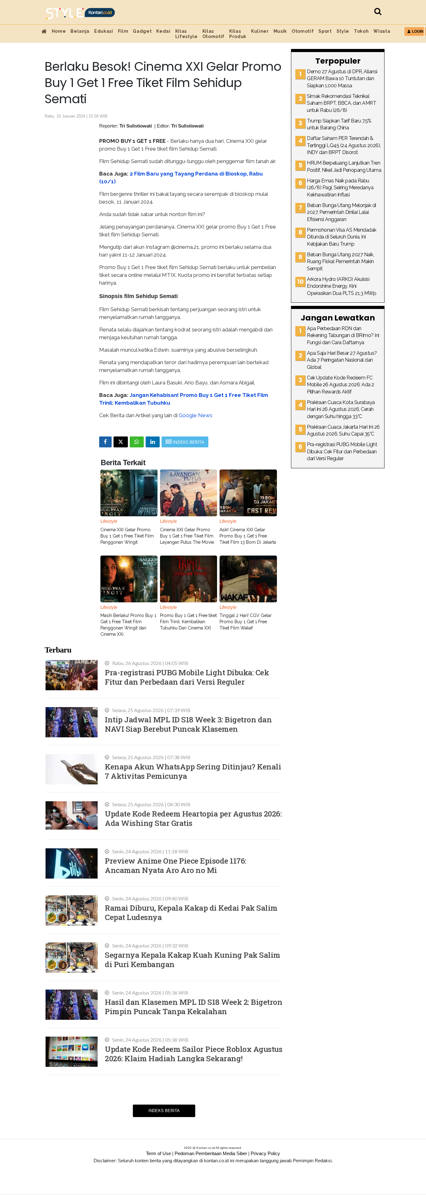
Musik (280, 31)
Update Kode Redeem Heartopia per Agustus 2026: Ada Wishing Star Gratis (193, 818)
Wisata (381, 31)
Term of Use (158, 1153)
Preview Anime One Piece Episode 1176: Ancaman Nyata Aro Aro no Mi (175, 865)
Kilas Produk (237, 34)
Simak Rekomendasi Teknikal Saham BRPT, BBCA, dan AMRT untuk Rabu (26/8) (341, 103)
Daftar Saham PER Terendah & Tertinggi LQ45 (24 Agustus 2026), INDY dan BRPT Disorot (344, 145)
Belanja (80, 31)
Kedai (163, 31)
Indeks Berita (164, 1110)
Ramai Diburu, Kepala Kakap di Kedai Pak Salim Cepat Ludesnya (191, 912)
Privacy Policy (265, 1153)
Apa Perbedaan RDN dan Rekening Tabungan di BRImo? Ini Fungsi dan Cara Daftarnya (343, 335)
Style (342, 31)
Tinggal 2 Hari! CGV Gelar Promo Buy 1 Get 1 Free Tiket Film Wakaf (246, 621)
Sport (325, 31)
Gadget (142, 31)
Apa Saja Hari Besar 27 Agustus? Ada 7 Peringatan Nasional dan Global (342, 360)
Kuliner (260, 31)
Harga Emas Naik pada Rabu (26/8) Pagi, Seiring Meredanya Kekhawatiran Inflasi (340, 188)
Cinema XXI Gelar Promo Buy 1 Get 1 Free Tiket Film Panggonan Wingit (127, 536)
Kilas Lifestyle (186, 34)
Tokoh (361, 31)
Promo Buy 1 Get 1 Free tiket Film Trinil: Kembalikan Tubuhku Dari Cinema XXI (188, 621)
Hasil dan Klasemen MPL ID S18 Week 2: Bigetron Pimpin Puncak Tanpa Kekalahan (193, 1006)
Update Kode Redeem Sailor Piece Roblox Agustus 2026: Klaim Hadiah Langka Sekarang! (193, 1053)
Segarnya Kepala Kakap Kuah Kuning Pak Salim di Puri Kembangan (192, 959)
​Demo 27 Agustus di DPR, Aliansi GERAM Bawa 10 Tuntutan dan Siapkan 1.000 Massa (342, 79)
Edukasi (103, 31)
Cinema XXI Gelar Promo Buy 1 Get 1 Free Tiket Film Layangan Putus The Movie (187, 536)
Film (123, 31)
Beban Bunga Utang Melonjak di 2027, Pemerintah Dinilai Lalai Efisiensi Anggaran (341, 212)
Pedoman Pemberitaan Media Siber (211, 1153)
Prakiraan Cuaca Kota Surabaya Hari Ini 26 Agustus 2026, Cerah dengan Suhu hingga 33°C (341, 409)
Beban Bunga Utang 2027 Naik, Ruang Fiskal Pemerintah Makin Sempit (340, 262)
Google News (195, 415)
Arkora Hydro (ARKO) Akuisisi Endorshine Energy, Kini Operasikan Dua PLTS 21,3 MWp (341, 286)
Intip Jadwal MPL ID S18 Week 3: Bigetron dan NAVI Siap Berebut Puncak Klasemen (188, 724)
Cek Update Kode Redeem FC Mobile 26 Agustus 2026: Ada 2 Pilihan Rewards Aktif (340, 385)
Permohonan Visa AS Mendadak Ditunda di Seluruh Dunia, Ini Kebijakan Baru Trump (341, 237)
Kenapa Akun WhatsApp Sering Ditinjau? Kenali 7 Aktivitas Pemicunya (193, 771)
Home (59, 31)
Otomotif (303, 31)
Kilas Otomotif (213, 34)
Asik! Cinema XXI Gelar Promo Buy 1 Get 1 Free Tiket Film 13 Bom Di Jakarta (248, 536)
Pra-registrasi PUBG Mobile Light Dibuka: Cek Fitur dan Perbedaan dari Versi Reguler (187, 677)
